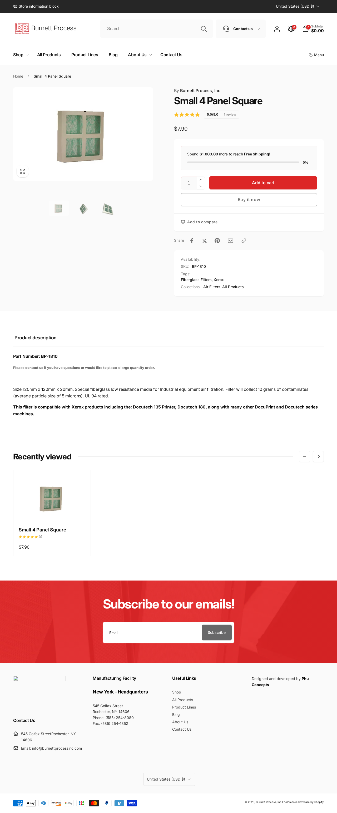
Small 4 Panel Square (42, 530)
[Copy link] (243, 240)
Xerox (219, 279)
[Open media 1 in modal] (83, 134)
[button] (313, 29)
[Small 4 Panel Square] (52, 510)
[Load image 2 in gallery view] (83, 208)
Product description (35, 337)
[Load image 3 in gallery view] (107, 208)
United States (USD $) (295, 6)
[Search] (204, 28)
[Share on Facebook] (192, 240)
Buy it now (249, 199)
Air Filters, (212, 286)
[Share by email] (230, 240)
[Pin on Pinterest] (217, 240)
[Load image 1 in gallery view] (59, 208)
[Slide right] (318, 456)
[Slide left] (304, 456)
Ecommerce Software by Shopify (303, 802)
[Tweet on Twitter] (204, 240)
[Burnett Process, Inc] (39, 679)
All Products (233, 286)
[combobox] (156, 29)
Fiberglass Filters (196, 279)
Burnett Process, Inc (197, 90)
